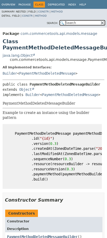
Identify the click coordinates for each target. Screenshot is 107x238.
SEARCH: (52, 23)
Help (82, 4)
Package (24, 4)
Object (25, 89)
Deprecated (56, 4)
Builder (10, 73)
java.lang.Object (17, 55)
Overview (8, 4)
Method (57, 11)
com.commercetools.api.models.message (59, 33)
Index (72, 4)
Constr (43, 11)
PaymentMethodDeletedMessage (47, 73)
